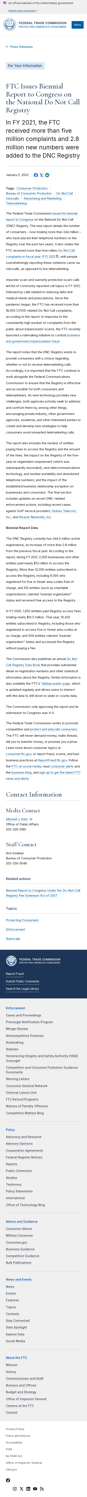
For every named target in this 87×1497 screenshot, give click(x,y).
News (10, 1286)
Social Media (15, 1341)
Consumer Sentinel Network (27, 1086)
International (15, 1198)
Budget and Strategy (21, 1392)
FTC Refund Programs (22, 1099)
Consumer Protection (32, 188)
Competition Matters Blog (25, 1113)
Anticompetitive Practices (25, 1035)
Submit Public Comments (22, 981)
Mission (12, 1365)
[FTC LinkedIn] (28, 1489)
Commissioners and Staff (25, 1378)
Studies (11, 1177)
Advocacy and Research (24, 1137)
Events (11, 1293)
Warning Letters (17, 1079)
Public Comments (19, 1170)
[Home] (36, 29)
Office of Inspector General (26, 1399)
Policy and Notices (18, 1435)
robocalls (12, 198)
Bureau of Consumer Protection (29, 193)
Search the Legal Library (22, 988)
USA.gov (11, 1469)
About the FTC (16, 1357)
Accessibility (14, 1442)
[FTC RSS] (42, 1489)
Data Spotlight (16, 1327)
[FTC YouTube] (35, 1489)
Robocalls (13, 939)
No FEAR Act (14, 1456)
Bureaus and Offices (21, 1385)
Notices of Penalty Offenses (27, 1106)
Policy (10, 1129)
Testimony (14, 1184)
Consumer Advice (19, 1228)
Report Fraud (15, 973)
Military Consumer (19, 1235)
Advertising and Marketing (42, 198)
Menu (77, 24)
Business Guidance (20, 1249)
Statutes (12, 1049)
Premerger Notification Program (29, 1022)
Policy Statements (19, 1191)
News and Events (19, 1279)
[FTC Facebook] (8, 1481)
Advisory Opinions (19, 1143)
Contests (12, 1314)
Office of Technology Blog (25, 1205)
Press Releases (21, 47)
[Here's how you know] (38, 7)
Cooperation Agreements (24, 1150)
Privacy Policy (15, 1429)
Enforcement (15, 929)
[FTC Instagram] (15, 1489)
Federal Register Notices (24, 1157)
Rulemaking (14, 1042)
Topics (11, 1307)
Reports (11, 1164)
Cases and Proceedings (23, 1015)
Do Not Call (64, 193)
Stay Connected (18, 1320)
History (11, 1372)
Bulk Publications (18, 1262)
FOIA (9, 1449)
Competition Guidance (22, 1256)
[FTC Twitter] (21, 1489)
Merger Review (17, 1028)
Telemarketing (16, 203)
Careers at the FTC (20, 1405)
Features (12, 1300)
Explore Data (15, 1334)
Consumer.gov (16, 1242)
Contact (12, 1412)
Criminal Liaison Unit (21, 1092)
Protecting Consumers (22, 920)
